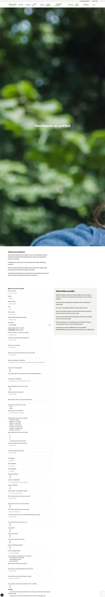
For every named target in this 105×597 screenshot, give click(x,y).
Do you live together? (13, 485)
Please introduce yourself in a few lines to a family (19, 576)
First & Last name (12, 291)
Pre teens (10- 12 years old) (15, 426)
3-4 (10, 437)
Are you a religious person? (14, 550)
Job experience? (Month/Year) (15, 378)
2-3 (10, 435)
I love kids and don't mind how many (17, 441)
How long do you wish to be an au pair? (17, 404)
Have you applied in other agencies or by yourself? (19, 556)
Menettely (28, 4)
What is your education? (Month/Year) (16, 360)
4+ (9, 439)
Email (9, 306)
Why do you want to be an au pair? (16, 392)
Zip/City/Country (12, 301)
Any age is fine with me (14, 430)
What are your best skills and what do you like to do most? (21, 352)
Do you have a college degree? (15, 367)
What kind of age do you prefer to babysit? (18, 418)
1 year (10, 406)
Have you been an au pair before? (15, 410)
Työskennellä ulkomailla (58, 5)
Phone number (11, 312)
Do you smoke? (11, 528)
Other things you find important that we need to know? (20, 568)
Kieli (94, 4)
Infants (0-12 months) (14, 419)
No (10, 371)
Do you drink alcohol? (13, 533)
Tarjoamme (20, 4)
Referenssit (70, 4)
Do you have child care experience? (16, 450)
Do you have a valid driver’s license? (16, 539)
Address (10, 296)
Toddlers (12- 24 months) (15, 421)
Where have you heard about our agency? (17, 563)
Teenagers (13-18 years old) (15, 428)
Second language (12, 463)
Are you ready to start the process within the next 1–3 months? (22, 583)
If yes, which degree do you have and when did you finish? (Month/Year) (24, 373)
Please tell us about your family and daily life (18, 337)
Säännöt (42, 4)
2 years (11, 408)
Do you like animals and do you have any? (17, 443)
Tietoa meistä (77, 5)
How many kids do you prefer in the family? (18, 432)
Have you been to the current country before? (18, 503)
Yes (10, 369)
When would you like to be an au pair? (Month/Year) (20, 399)
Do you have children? (13, 474)
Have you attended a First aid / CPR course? (18, 386)
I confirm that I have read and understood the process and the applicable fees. (27, 595)
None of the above (13, 561)
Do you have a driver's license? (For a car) (17, 522)
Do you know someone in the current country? (18, 509)
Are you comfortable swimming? (15, 545)
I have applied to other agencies (16, 557)
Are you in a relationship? (14, 479)
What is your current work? (14, 345)
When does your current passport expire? (17, 490)
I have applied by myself (15, 559)
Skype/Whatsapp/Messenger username (17, 317)
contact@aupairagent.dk (84, 1)
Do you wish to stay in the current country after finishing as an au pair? (24, 514)
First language (11, 458)
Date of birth (11, 322)
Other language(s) (12, 468)
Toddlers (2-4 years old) (14, 423)
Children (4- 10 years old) (15, 425)
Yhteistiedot (86, 4)
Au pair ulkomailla (47, 5)
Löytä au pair (34, 5)
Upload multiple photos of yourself (16, 328)
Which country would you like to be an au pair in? (19, 496)
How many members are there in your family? (18, 332)
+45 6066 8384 (94, 1)
